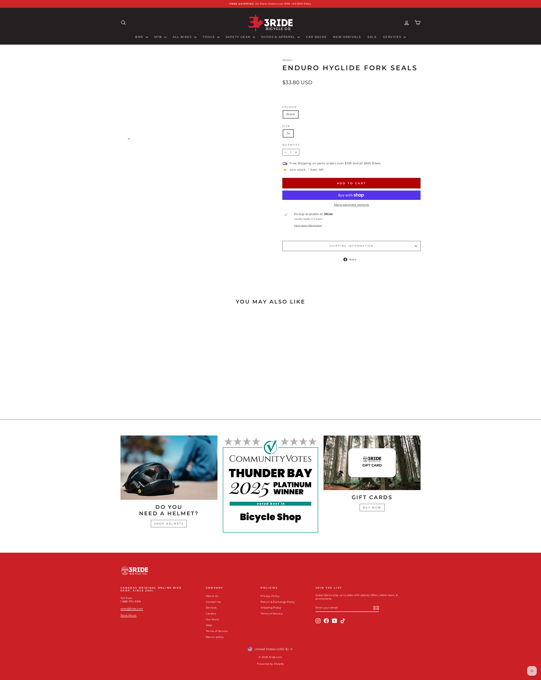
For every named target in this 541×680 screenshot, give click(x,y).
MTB (158, 36)
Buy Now (372, 507)
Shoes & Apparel (279, 36)
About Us (212, 596)
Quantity (291, 144)
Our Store (212, 619)
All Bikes (183, 36)
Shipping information (351, 245)
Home (286, 60)
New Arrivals (347, 36)
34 (288, 133)
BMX (140, 36)
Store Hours (128, 615)
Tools (209, 36)
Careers (211, 613)
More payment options (351, 205)
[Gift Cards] (372, 462)
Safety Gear (239, 36)
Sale (372, 36)
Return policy (215, 637)
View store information (308, 225)
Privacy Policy (270, 596)
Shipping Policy (271, 607)
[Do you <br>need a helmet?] (168, 467)
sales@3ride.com (131, 608)
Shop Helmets (169, 523)
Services (392, 36)
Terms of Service (217, 631)
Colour (289, 107)
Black (290, 114)
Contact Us (213, 601)
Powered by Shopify (270, 663)
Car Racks (316, 36)
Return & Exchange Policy (278, 601)
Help (209, 625)
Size (286, 126)
